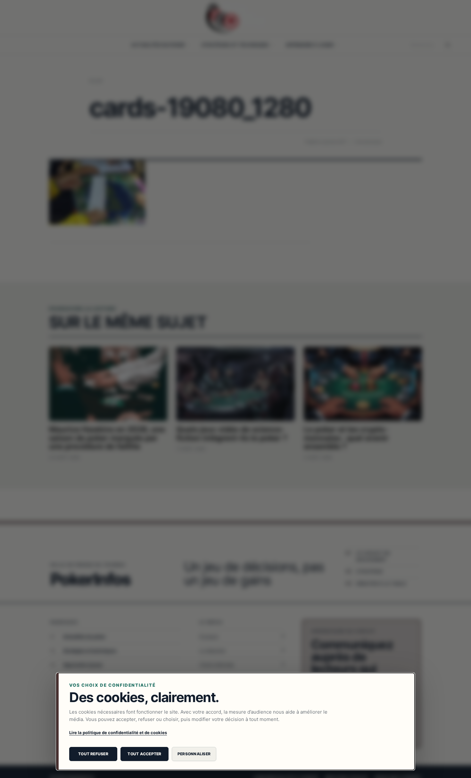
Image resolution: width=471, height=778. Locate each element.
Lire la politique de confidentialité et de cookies (118, 732)
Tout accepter (144, 753)
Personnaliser (194, 753)
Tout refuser (93, 753)
